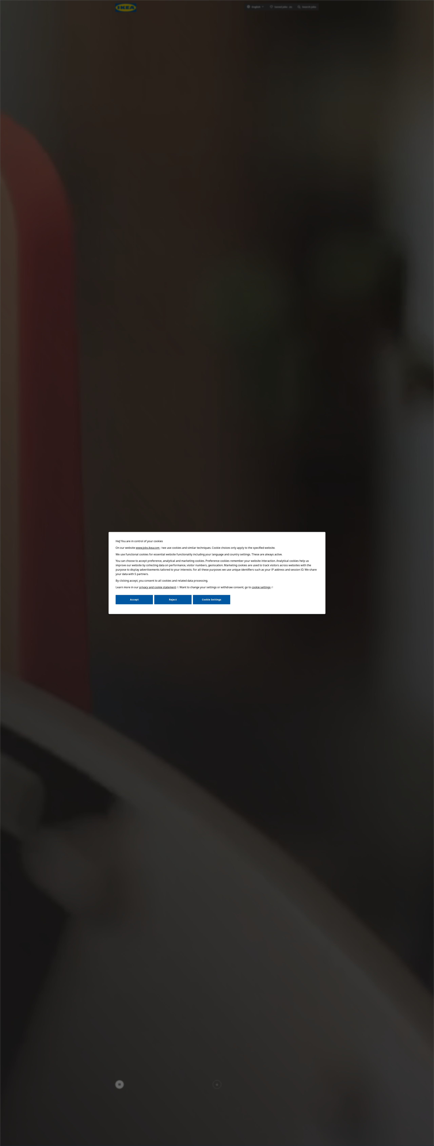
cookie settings (261, 587)
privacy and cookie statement (157, 587)
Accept (134, 599)
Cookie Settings (211, 599)
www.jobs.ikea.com (148, 548)
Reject (173, 599)
